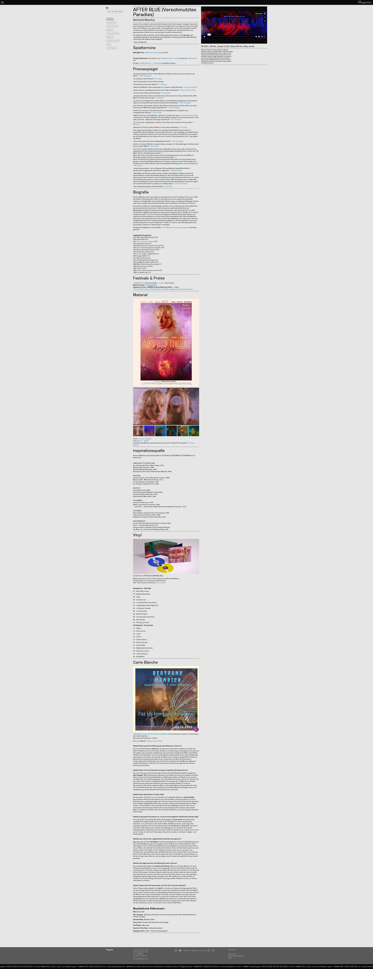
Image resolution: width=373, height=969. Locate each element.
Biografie (110, 30)
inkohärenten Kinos (187, 115)
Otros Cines (158, 113)
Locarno (162, 283)
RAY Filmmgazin (145, 76)
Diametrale (158, 63)
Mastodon (195, 950)
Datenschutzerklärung (236, 956)
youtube (148, 439)
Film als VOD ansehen (115, 11)
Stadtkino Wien (167, 58)
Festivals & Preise (113, 33)
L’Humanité (166, 93)
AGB (229, 958)
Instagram (209, 950)
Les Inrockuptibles (191, 87)
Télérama (163, 84)
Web (146, 441)
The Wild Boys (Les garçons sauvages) (176, 227)
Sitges (177, 287)
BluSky (187, 950)
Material (110, 37)
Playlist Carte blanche (154, 741)
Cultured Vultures (181, 184)
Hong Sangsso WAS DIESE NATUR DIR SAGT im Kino (172, 966)
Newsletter (232, 950)
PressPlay (158, 79)
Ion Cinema (155, 146)
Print (140, 441)
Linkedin (203, 950)
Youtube (180, 950)
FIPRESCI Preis (140, 283)
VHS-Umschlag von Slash (173, 289)
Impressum (232, 954)
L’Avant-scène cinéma (187, 90)
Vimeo (141, 439)
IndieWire (160, 98)
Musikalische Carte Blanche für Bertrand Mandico (151, 734)
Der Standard (176, 120)
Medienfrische (151, 53)
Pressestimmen (112, 26)
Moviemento (193, 58)
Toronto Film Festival (141, 289)
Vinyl (108, 44)
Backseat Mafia (176, 170)
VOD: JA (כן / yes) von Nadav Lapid (216, 966)
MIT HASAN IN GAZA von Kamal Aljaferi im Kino (120, 966)
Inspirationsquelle (113, 41)
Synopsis (110, 19)
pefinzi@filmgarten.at (140, 959)
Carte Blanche (112, 48)
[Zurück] (107, 7)
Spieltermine (111, 23)
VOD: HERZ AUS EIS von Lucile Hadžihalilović (259, 966)
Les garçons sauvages (145, 241)
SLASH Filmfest (145, 63)
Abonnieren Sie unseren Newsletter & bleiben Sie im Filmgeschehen (62, 966)
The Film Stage (174, 108)
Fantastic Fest (152, 285)
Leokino (176, 58)
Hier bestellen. (161, 583)
